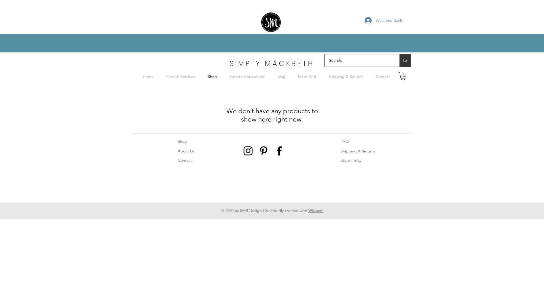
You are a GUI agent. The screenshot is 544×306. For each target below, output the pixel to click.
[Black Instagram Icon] (248, 151)
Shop (182, 141)
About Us (186, 151)
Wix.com (316, 210)
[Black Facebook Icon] (279, 151)
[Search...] (405, 60)
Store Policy (351, 160)
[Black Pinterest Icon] (264, 151)
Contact (185, 160)
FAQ (345, 141)
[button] (403, 76)
